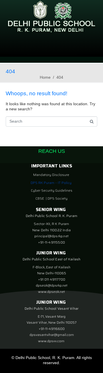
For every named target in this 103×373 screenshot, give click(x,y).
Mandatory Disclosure (51, 174)
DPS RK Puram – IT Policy (51, 182)
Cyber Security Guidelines (51, 190)
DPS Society (57, 198)
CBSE (40, 198)
